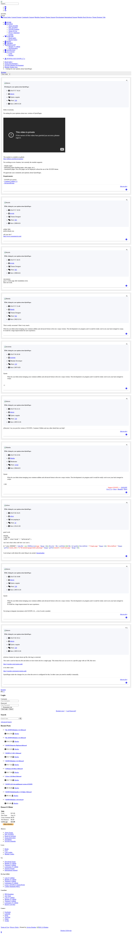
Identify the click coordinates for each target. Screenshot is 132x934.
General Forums (16, 17)
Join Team (8, 896)
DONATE (124, 487)
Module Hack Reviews (85, 17)
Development (60, 17)
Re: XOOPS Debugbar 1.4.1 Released (15, 730)
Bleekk (12, 309)
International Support (70, 17)
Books (7, 849)
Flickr (6, 915)
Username (4, 699)
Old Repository (13, 48)
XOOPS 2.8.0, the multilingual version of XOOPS (18, 784)
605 (16, 220)
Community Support (28, 17)
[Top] (126, 189)
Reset (11, 709)
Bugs (125, 489)
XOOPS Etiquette (10, 841)
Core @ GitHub (9, 878)
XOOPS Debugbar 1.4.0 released (14, 799)
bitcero (12, 94)
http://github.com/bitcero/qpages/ (13, 159)
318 (16, 100)
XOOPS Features (14, 29)
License (11, 34)
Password (4, 703)
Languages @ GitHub (11, 867)
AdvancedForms (9, 183)
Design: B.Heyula (66, 930)
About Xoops (9, 832)
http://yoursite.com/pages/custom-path (14, 671)
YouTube (7, 917)
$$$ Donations (9, 894)
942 (16, 316)
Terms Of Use (13, 31)
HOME (8, 22)
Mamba (12, 458)
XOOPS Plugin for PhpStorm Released (16, 745)
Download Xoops (10, 861)
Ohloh (7, 919)
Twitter (7, 921)
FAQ (6, 850)
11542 (16, 465)
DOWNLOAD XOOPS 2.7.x (15, 58)
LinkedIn (7, 914)
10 (127, 627)
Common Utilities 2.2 (10, 181)
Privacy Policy (14, 927)
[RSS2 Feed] (42, 927)
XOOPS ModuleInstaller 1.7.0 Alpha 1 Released (18, 792)
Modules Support (39, 17)
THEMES (9, 43)
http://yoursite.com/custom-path (13, 664)
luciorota (12, 357)
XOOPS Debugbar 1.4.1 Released (14, 761)
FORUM (10, 36)
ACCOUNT (11, 52)
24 (15, 523)
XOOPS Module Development (14, 65)
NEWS (8, 41)
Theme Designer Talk (98, 17)
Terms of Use (5, 927)
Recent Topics (13, 40)
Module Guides (9, 854)
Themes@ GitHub (10, 865)
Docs (115, 489)
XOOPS (9, 24)
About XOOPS (13, 26)
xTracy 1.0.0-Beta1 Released (13, 776)
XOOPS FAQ (10, 50)
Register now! (60, 711)
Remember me (7, 707)
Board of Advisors (10, 836)
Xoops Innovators (10, 838)
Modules (120, 489)
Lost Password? (71, 711)
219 (16, 364)
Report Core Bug (10, 904)
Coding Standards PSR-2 (12, 886)
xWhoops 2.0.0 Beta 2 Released (14, 768)
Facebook (8, 912)
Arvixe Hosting (31, 927)
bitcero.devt (123, 186)
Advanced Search (6, 722)
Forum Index (7, 17)
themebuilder (40, 553)
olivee (12, 516)
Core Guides (8, 852)
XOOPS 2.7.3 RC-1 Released (13, 753)
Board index (8, 62)
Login (10, 53)
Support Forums (9, 868)
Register (11, 55)
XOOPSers (8, 839)
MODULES (11, 45)
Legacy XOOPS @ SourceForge (15, 885)
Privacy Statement (14, 33)
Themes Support (50, 17)
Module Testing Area (11, 67)
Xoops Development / (11, 63)
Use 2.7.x (109, 489)
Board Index (12, 38)
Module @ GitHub (14, 46)
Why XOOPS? (13, 27)
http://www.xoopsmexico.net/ (12, 236)
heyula (12, 213)
